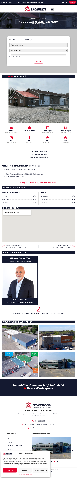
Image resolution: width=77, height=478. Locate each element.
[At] (66, 2)
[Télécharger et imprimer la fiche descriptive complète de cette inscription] (38, 309)
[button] (52, 9)
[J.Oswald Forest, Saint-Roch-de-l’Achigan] (51, 448)
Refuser (24, 470)
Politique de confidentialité (25, 474)
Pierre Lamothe (20, 258)
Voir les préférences (40, 470)
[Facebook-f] (59, 2)
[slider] (10, 55)
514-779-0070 (20, 299)
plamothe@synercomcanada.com (20, 302)
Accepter (10, 470)
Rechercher (39, 61)
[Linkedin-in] (63, 2)
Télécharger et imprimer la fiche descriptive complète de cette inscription (38, 313)
